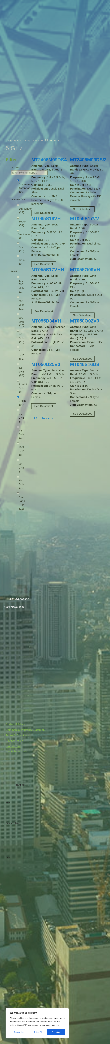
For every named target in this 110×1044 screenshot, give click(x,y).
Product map (13, 746)
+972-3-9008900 (18, 599)
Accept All (56, 1032)
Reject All (38, 1032)
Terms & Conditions (18, 735)
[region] (37, 1023)
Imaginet (20, 784)
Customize (19, 1032)
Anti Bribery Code (16, 751)
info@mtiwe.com (13, 606)
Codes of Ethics (15, 724)
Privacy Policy (14, 740)
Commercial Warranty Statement (25, 729)
